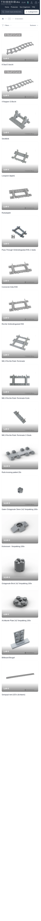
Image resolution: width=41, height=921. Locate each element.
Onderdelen (19, 19)
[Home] (3, 19)
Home (7, 7)
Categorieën (33, 12)
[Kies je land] (28, 3)
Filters (7, 25)
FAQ (33, 7)
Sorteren (33, 25)
